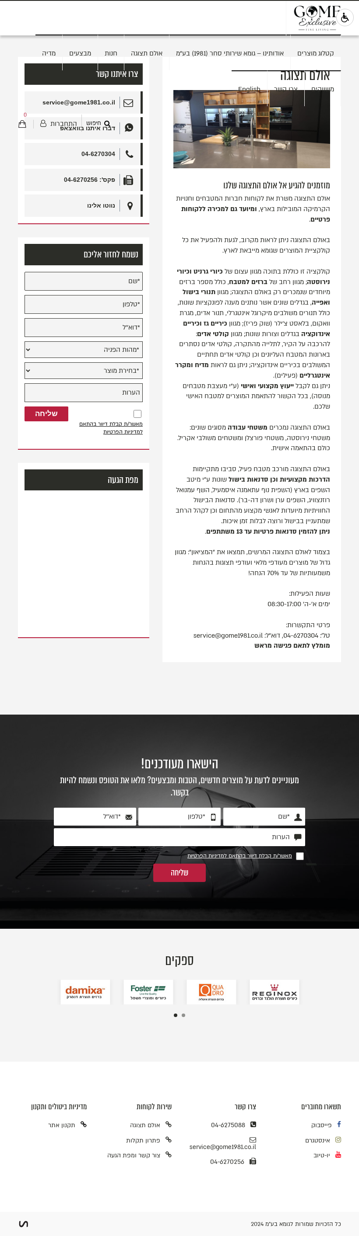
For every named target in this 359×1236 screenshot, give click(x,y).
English (249, 89)
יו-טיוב (321, 1155)
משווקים (322, 89)
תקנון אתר (61, 1125)
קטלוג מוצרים (315, 53)
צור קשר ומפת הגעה (133, 1155)
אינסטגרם (317, 1140)
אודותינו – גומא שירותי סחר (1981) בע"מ (230, 53)
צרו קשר (286, 89)
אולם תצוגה (146, 53)
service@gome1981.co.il (223, 1147)
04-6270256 (227, 1162)
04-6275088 (228, 1125)
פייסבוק (321, 1125)
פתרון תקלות (143, 1140)
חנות (111, 53)
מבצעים (80, 53)
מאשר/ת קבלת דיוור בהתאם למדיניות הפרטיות (111, 427)
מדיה (49, 53)
